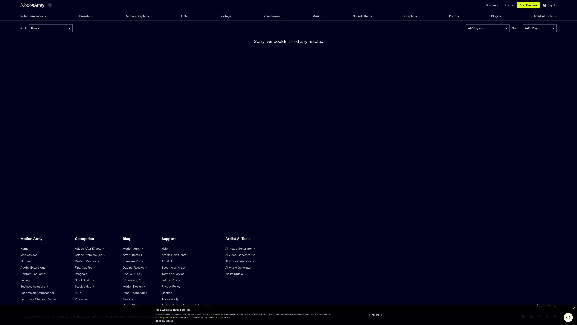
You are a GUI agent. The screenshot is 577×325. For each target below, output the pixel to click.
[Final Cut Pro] (141, 274)
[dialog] (288, 315)
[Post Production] (146, 293)
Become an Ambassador (37, 292)
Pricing (25, 280)
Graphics (410, 16)
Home (24, 248)
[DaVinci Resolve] (146, 267)
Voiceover (273, 16)
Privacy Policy (171, 286)
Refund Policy (171, 280)
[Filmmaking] (139, 280)
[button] (243, 321)
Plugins (496, 16)
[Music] (132, 299)
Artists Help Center (175, 255)
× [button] (573, 308)
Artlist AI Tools (543, 16)
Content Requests (32, 273)
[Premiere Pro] (141, 261)
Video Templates (32, 16)
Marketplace (28, 255)
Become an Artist (173, 267)
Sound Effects (362, 16)
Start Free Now (528, 5)
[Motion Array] (141, 248)
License (167, 292)
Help (165, 248)
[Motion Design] (144, 286)
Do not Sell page (224, 317)
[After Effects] (141, 255)
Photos (454, 16)
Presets (84, 16)
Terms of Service (173, 273)
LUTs (184, 16)
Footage (225, 16)
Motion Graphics (137, 16)
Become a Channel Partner (38, 299)
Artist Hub (168, 261)
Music (317, 16)
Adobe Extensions (32, 267)
